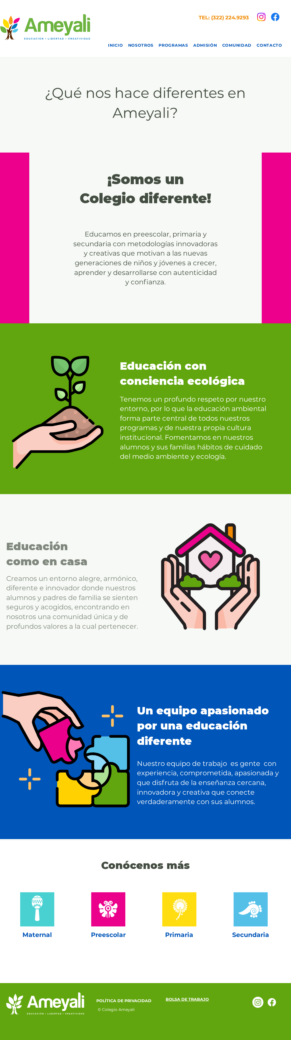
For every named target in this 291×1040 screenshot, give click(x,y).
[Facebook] (275, 16)
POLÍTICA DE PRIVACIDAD (123, 1000)
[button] (173, 45)
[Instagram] (261, 16)
